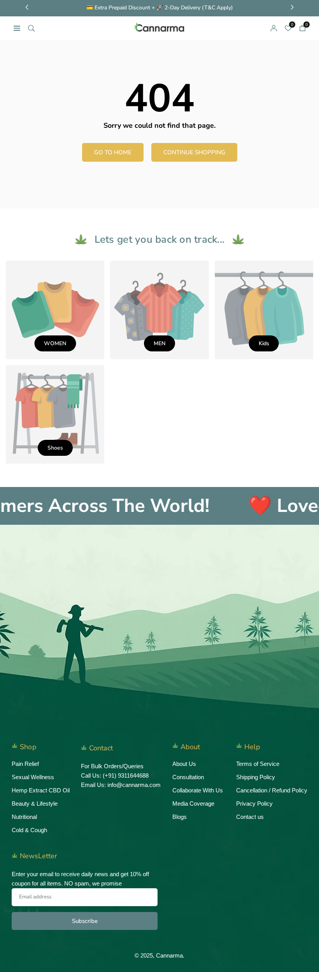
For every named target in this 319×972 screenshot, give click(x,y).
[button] (302, 28)
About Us (184, 763)
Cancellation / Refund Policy (271, 790)
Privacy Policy (254, 803)
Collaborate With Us (197, 790)
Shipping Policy (255, 777)
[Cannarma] (160, 27)
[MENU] (17, 28)
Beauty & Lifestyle (35, 803)
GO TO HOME (112, 152)
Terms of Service (257, 763)
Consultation (188, 777)
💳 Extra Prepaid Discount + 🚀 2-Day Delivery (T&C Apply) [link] (159, 8)
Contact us (250, 816)
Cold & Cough (29, 830)
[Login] (273, 28)
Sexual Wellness (33, 777)
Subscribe (85, 921)
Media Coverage (193, 803)
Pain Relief (25, 763)
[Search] (31, 28)
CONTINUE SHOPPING (194, 152)
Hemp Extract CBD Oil (41, 790)
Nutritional (24, 816)
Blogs (179, 816)
